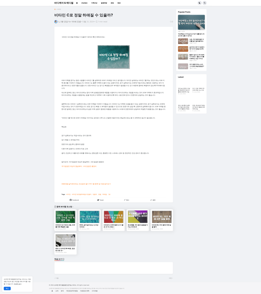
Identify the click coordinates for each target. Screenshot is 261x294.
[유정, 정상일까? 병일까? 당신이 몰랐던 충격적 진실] (198, 100)
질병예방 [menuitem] (104, 3)
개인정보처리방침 (72, 291)
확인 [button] (7, 288)
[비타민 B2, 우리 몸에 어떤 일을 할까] (162, 216)
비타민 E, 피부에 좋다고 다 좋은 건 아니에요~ (113, 226)
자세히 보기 (17, 284)
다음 (57, 278)
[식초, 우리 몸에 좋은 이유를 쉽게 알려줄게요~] (183, 41)
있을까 (95, 194)
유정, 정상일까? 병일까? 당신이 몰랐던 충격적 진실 (198, 107)
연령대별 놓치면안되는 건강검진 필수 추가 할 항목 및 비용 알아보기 (86, 184)
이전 (170, 278)
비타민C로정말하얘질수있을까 (81, 194)
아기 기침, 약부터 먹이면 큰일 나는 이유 (198, 89)
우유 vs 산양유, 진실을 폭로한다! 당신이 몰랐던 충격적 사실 (184, 90)
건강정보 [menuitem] (84, 3)
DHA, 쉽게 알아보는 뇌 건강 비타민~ (89, 226)
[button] (200, 3)
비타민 (59, 9)
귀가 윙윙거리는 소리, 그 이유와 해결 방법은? (196, 65)
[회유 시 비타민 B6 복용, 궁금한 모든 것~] (65, 240)
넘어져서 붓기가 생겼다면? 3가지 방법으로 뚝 (196, 48)
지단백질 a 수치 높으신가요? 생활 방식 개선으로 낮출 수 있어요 (191, 35)
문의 (62, 291)
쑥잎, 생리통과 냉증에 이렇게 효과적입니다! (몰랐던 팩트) (184, 107)
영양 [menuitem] (119, 3)
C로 (109, 194)
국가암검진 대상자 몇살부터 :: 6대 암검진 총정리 (78, 166)
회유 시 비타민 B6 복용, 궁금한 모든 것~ (65, 249)
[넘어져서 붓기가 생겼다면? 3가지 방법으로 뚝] (183, 49)
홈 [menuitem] (77, 3)
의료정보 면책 (84, 291)
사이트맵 (94, 291)
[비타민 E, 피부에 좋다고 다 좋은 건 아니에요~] (114, 216)
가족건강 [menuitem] (94, 3)
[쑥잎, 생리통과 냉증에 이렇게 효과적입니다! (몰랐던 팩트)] (184, 100)
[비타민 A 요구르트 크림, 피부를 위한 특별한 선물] (65, 216)
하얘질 (104, 194)
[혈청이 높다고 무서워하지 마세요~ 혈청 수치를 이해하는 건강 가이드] (183, 57)
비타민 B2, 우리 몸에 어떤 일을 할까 (161, 226)
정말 (99, 194)
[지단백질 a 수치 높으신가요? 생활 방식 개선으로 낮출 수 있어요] (191, 22)
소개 (56, 291)
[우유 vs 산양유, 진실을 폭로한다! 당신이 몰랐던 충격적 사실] (184, 83)
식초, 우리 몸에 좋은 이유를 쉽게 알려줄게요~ (196, 40)
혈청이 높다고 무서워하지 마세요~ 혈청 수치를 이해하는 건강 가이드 (196, 56)
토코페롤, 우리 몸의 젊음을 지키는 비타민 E (138, 226)
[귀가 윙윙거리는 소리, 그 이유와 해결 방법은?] (183, 66)
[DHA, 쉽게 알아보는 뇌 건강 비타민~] (90, 216)
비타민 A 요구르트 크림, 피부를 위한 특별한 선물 (65, 226)
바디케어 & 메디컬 (63, 2)
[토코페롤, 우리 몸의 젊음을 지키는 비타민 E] (138, 216)
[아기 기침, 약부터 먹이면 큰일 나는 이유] (198, 83)
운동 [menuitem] (112, 3)
